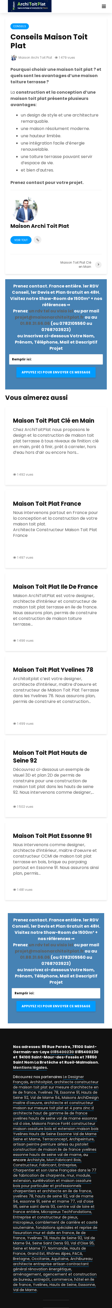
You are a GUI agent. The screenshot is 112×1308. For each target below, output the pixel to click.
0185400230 (62, 1051)
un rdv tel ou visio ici (51, 311)
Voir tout (21, 240)
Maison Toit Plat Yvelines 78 (53, 670)
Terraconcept (54, 1139)
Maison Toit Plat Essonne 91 (52, 836)
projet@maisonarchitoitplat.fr (49, 317)
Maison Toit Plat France (47, 504)
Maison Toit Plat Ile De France (55, 587)
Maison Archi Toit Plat (35, 57)
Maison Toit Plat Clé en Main (53, 421)
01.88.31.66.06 (35, 323)
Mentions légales (30, 1067)
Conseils (19, 26)
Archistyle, (36, 1159)
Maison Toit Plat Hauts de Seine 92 (50, 757)
